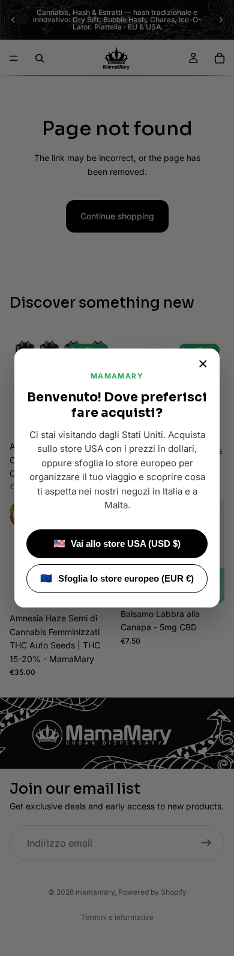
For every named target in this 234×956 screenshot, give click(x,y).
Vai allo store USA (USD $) (117, 543)
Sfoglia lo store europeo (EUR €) (117, 578)
